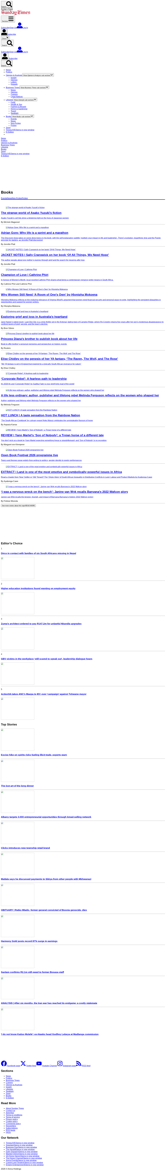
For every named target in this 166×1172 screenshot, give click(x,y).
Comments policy (13, 1124)
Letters (14, 82)
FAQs (8, 1132)
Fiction (14, 125)
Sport (8, 128)
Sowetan (19, 1145)
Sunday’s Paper (6, 9)
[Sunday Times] (15, 14)
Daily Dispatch (22, 1152)
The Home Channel (24, 1158)
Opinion (14, 80)
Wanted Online (22, 1154)
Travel (13, 111)
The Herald (20, 1149)
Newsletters (11, 1126)
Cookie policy (12, 1121)
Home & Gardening (19, 109)
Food (13, 102)
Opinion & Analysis (14, 75)
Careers (14, 94)
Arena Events (21, 1160)
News (8, 70)
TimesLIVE (20, 130)
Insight (13, 78)
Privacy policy (12, 1119)
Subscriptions (12, 1128)
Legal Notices (17, 97)
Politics (9, 72)
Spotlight (14, 113)
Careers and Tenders (24, 1163)
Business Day (21, 1147)
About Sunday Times (15, 1108)
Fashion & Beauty (18, 107)
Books (8, 116)
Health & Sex (16, 104)
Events (14, 119)
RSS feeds (10, 1130)
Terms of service (13, 1117)
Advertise (10, 1113)
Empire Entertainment (25, 1165)
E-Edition (10, 132)
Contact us (10, 1111)
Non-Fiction (16, 123)
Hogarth (14, 84)
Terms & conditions (14, 1115)
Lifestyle (9, 100)
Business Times (13, 88)
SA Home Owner (22, 1156)
